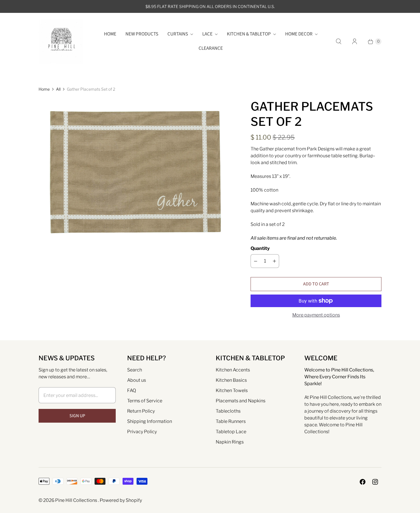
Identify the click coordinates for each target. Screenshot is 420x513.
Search (134, 370)
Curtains (177, 34)
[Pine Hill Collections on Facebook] (362, 482)
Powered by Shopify (121, 500)
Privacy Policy (142, 431)
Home (110, 34)
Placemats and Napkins (240, 400)
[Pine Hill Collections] (61, 41)
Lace (207, 34)
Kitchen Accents (233, 370)
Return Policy (141, 411)
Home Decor (299, 34)
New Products (141, 34)
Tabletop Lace (231, 431)
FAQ (131, 390)
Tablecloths (228, 411)
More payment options (316, 315)
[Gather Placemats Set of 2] (137, 172)
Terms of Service (144, 400)
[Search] (339, 41)
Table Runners (231, 421)
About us (136, 380)
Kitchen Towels (232, 390)
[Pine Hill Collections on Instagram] (375, 482)
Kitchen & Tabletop (249, 34)
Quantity (260, 248)
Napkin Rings (230, 442)
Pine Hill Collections (76, 500)
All (58, 89)
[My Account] (355, 41)
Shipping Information (149, 421)
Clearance (211, 48)
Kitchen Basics (231, 380)
